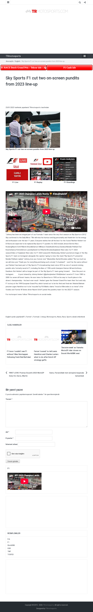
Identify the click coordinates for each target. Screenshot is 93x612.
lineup (44, 317)
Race (64, 317)
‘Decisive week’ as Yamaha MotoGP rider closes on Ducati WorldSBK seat (72, 350)
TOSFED (10, 554)
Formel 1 (29, 317)
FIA (8, 539)
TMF (9, 551)
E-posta (9, 438)
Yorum (9, 399)
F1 (24, 317)
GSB (9, 548)
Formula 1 (37, 317)
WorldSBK (11, 545)
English (17, 61)
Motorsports (51, 317)
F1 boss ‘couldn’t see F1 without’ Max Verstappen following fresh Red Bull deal (19, 354)
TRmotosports (13, 56)
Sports (69, 317)
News (59, 317)
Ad (7, 432)
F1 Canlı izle (69, 67)
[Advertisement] (46, 33)
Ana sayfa (9, 61)
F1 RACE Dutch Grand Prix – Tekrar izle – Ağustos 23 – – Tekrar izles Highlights (23, 67)
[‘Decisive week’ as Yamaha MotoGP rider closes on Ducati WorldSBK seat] (73, 337)
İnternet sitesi (11, 444)
